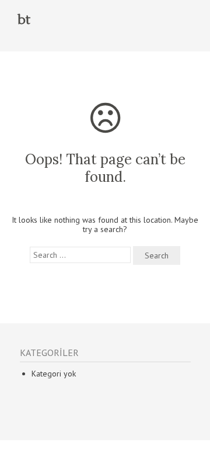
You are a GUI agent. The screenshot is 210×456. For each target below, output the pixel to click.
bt (24, 20)
